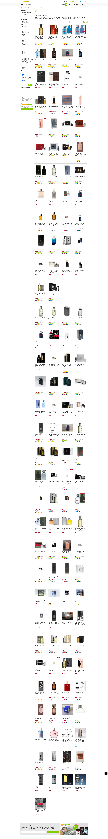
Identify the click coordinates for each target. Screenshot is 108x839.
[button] (86, 1)
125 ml (23, 39)
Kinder (24, 18)
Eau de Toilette (25, 27)
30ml (78, 108)
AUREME (24, 97)
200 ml (23, 40)
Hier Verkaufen (25, 89)
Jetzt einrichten (26, 109)
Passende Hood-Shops (26, 91)
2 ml (83, 63)
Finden (30, 84)
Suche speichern (37, 21)
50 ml (23, 36)
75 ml (23, 38)
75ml (82, 108)
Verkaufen (65, 1)
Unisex (24, 16)
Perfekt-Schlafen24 (25, 93)
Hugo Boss (24, 21)
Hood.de (24, 1)
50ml (70, 483)
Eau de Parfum (25, 28)
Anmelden (52, 831)
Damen (24, 14)
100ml (66, 483)
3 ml (85, 63)
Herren (24, 15)
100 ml (23, 35)
